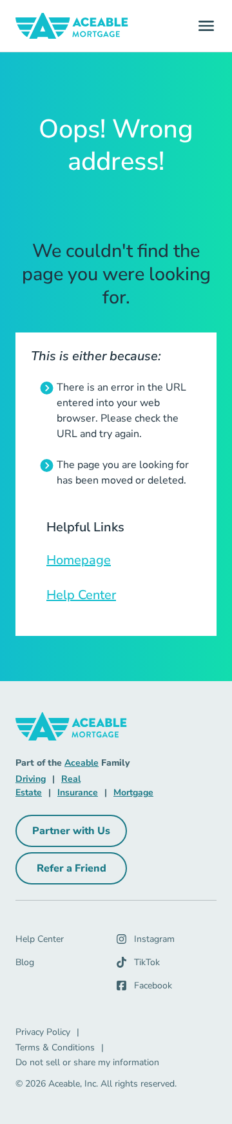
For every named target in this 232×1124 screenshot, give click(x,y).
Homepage (78, 560)
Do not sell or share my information (87, 1062)
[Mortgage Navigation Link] (71, 26)
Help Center (81, 595)
